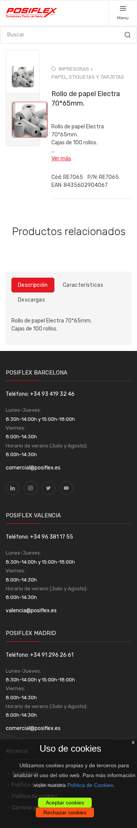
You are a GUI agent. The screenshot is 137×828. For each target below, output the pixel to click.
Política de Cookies (90, 785)
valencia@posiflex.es (31, 610)
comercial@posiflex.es (33, 468)
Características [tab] (83, 285)
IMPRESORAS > (75, 69)
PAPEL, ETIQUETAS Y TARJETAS (87, 77)
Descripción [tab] (33, 285)
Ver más (61, 158)
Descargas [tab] (31, 300)
